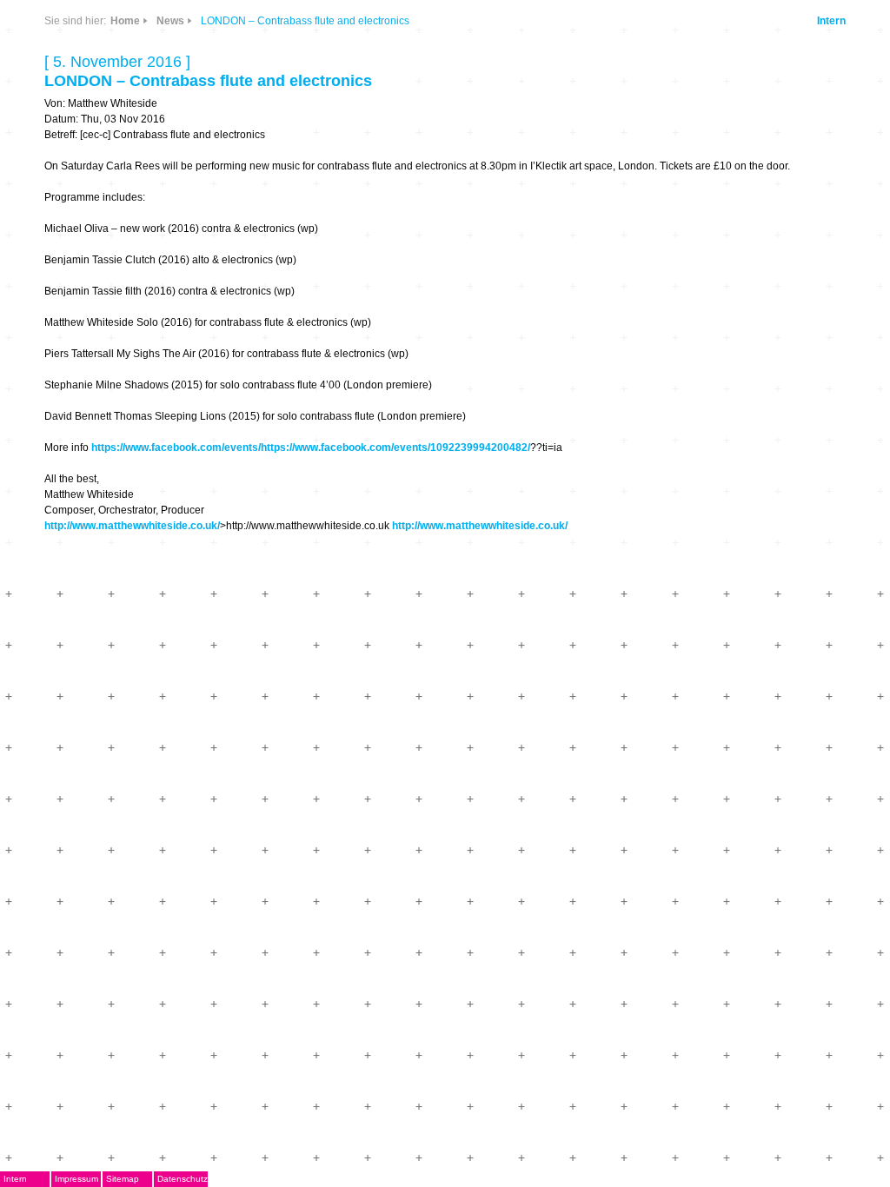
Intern (831, 21)
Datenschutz (182, 1179)
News (170, 21)
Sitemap (122, 1179)
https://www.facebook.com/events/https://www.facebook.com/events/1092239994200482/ (310, 447)
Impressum (76, 1179)
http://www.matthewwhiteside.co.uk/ (132, 526)
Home (125, 21)
